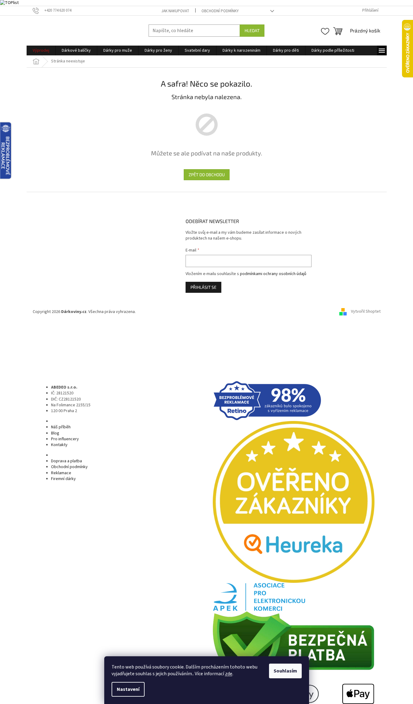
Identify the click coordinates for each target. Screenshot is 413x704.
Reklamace (61, 473)
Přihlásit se (203, 287)
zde (228, 673)
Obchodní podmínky (220, 11)
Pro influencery (65, 439)
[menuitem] (41, 50)
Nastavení (128, 689)
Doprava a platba (66, 461)
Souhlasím (285, 671)
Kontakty (59, 445)
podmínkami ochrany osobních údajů (273, 274)
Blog (55, 433)
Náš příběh (61, 427)
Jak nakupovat (175, 11)
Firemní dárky (63, 479)
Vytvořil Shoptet (366, 312)
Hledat (252, 30)
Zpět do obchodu (207, 174)
